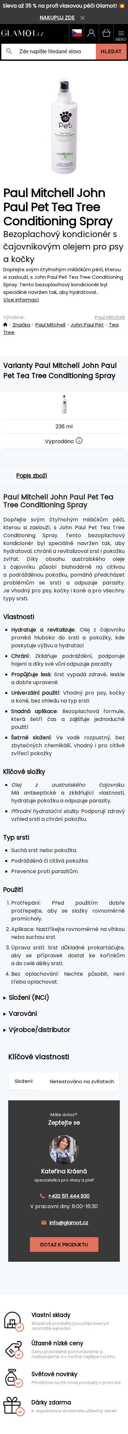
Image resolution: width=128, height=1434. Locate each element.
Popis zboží (31, 476)
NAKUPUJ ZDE (57, 17)
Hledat (111, 51)
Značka (21, 324)
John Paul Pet (87, 324)
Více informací (21, 299)
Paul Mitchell (110, 317)
